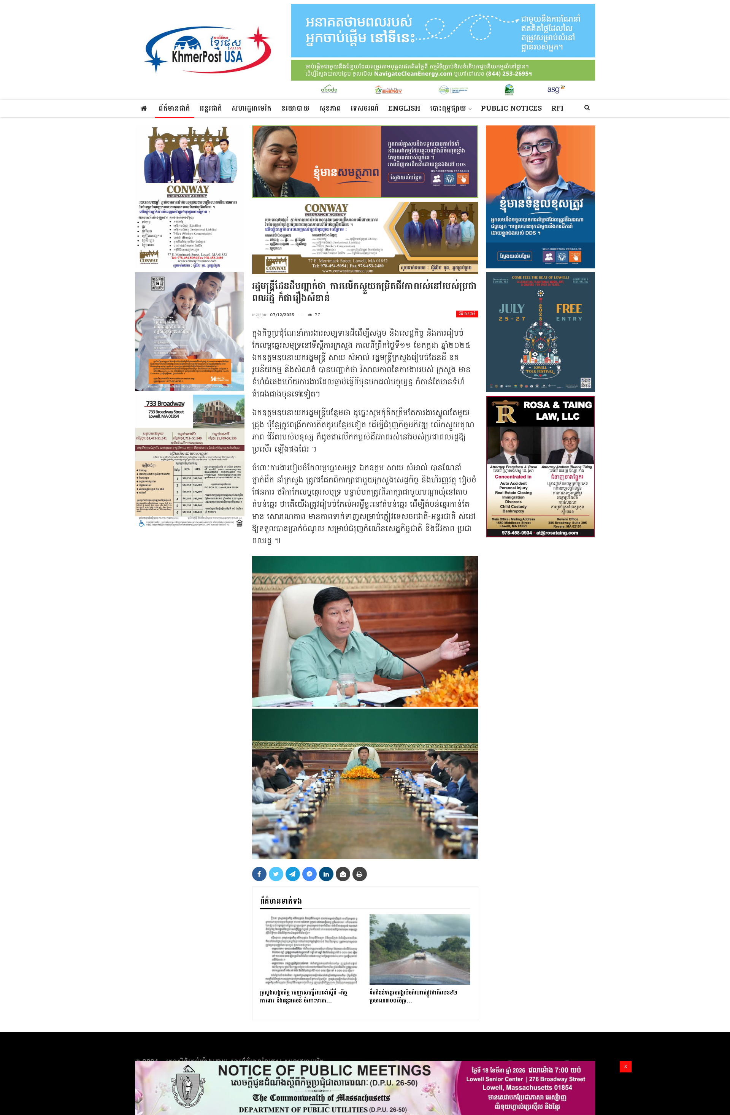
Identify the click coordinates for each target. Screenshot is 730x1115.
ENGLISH (404, 108)
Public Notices (511, 108)
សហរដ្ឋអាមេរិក (251, 108)
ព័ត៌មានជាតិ (174, 108)
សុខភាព (330, 108)
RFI (557, 108)
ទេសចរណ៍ (365, 108)
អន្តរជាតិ (211, 108)
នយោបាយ (295, 108)
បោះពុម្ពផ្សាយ (448, 108)
